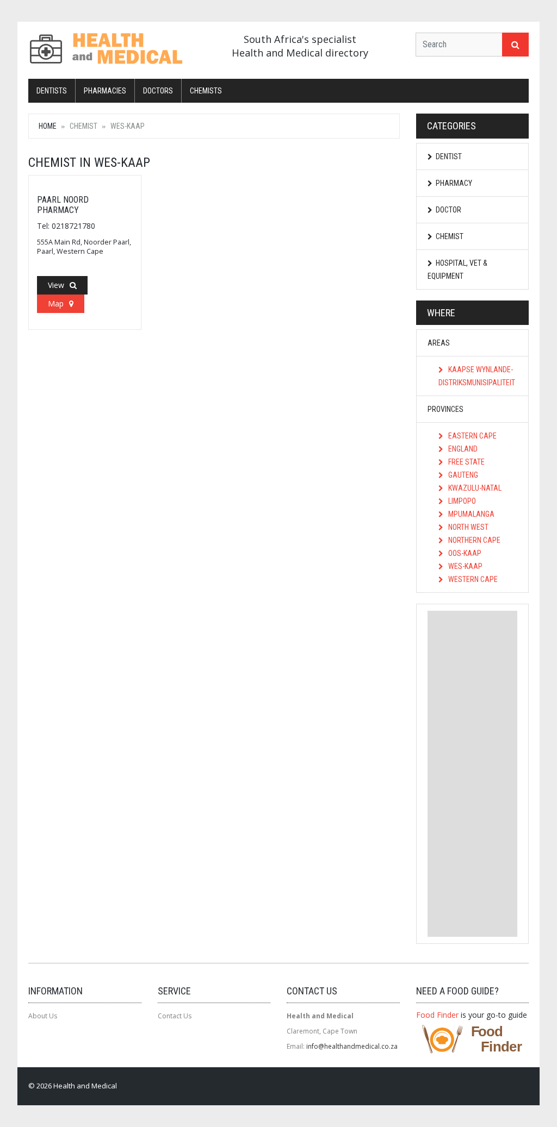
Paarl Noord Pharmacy (63, 205)
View (56, 285)
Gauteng (462, 475)
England (462, 448)
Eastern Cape (472, 435)
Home (48, 126)
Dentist (449, 156)
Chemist (449, 236)
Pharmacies (105, 90)
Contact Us (174, 1015)
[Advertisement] (473, 774)
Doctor (448, 209)
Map (56, 303)
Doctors (158, 90)
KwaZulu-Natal (474, 488)
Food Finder (437, 1015)
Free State (466, 462)
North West (467, 527)
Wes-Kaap (464, 566)
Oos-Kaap (464, 553)
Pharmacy (454, 183)
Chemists (206, 90)
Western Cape (472, 579)
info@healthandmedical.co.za (352, 1046)
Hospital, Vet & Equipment (457, 269)
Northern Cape (473, 540)
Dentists (51, 90)
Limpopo (461, 501)
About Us (42, 1015)
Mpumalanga (470, 514)
